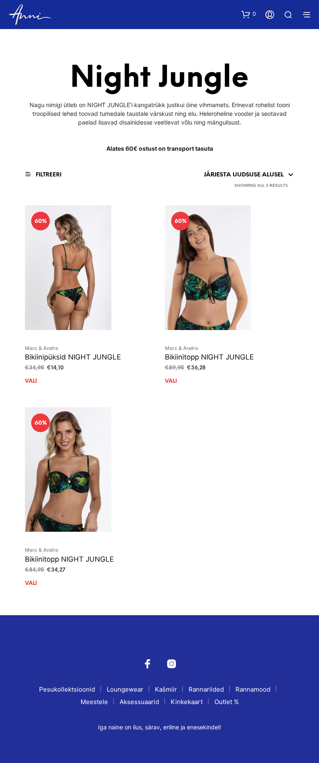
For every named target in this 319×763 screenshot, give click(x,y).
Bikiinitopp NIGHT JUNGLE (209, 357)
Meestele (94, 702)
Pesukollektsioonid (67, 689)
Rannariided (206, 689)
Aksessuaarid (139, 702)
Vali (31, 381)
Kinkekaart (187, 702)
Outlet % (226, 702)
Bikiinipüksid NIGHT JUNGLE (73, 357)
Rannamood (253, 689)
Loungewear (125, 689)
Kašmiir (166, 689)
